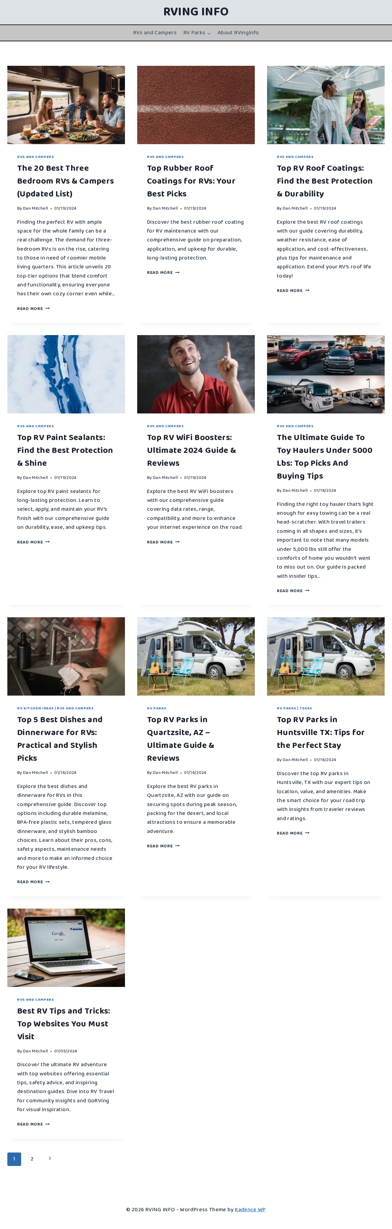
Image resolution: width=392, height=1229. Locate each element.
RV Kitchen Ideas (35, 708)
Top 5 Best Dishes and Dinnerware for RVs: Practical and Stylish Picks (60, 739)
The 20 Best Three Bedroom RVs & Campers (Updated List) (65, 181)
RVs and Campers (155, 33)
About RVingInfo (238, 33)
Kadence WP (250, 1210)
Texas (306, 708)
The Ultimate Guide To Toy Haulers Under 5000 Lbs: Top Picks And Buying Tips (324, 457)
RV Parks (156, 708)
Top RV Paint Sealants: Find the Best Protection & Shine (65, 451)
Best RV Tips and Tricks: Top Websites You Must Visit (63, 1024)
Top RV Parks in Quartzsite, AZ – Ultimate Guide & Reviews (180, 739)
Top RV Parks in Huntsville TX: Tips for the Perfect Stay (321, 733)
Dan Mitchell (35, 208)
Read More (33, 308)
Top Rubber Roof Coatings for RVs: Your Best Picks (191, 181)
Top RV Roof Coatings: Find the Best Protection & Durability (325, 181)
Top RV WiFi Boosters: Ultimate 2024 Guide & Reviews (191, 451)
